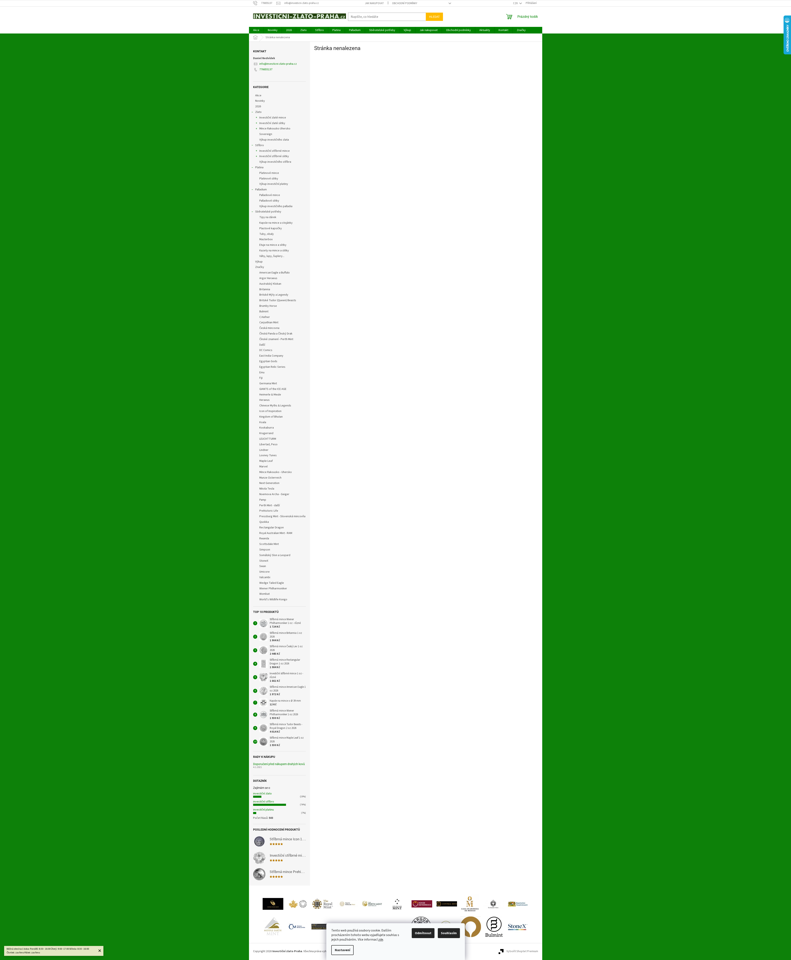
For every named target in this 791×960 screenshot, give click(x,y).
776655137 (265, 69)
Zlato (258, 112)
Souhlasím (449, 933)
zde (380, 939)
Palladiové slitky (269, 201)
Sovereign (265, 134)
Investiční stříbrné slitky (274, 156)
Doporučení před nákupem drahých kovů (279, 764)
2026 (258, 106)
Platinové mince (269, 173)
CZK (515, 3)
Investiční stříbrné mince (274, 151)
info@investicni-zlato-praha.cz (278, 64)
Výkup (259, 262)
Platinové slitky (268, 179)
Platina (259, 167)
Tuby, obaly (266, 234)
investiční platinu (263, 810)
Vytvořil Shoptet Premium (522, 951)
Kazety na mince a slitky (274, 250)
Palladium (261, 189)
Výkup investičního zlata (274, 140)
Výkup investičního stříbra (275, 162)
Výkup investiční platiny (273, 184)
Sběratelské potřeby (268, 212)
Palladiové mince (269, 195)
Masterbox (266, 239)
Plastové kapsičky (270, 228)
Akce (258, 95)
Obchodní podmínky (404, 3)
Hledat (434, 16)
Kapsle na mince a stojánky (276, 223)
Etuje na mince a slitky (272, 245)
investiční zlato (262, 794)
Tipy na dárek (267, 217)
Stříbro (259, 145)
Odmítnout (423, 933)
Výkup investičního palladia (275, 206)
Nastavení (342, 950)
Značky (259, 267)
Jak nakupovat (374, 3)
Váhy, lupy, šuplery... (271, 256)
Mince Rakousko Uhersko (274, 129)
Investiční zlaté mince (272, 118)
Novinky (260, 101)
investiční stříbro (263, 802)
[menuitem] (256, 30)
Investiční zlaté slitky (272, 123)
